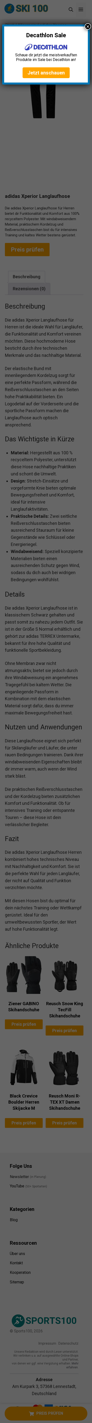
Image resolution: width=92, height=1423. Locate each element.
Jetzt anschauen (46, 73)
